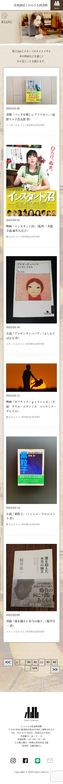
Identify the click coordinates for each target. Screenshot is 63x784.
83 (48, 662)
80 (28, 662)
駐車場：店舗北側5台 (31, 746)
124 (34, 668)
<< (7, 662)
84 (54, 662)
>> (55, 669)
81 (35, 662)
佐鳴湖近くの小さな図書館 (31, 5)
